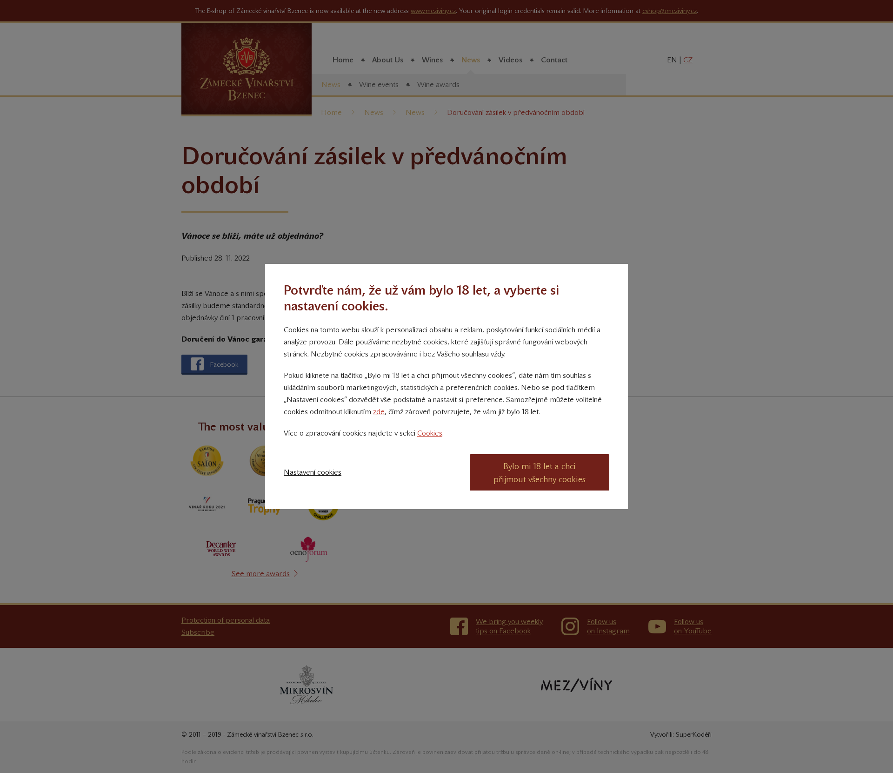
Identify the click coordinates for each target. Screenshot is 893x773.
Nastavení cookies (312, 472)
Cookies (429, 433)
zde (379, 411)
